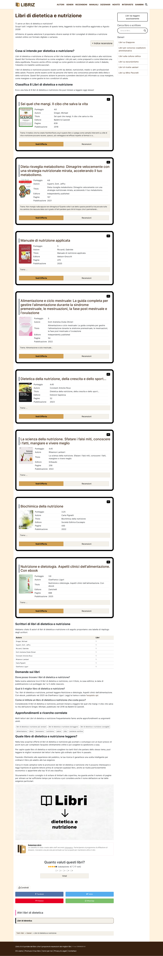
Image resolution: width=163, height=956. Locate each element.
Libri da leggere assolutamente (132, 17)
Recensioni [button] (86, 144)
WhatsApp (90, 901)
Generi (69, 4)
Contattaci (72, 951)
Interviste (127, 4)
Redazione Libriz (34, 845)
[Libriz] (25, 4)
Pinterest (40, 901)
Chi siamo (19, 951)
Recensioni (81, 4)
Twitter (90, 894)
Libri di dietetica (24, 920)
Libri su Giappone (127, 42)
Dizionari (105, 4)
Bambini (139, 4)
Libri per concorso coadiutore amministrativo (132, 49)
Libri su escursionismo (129, 61)
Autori (60, 4)
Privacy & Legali (60, 951)
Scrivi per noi (47, 951)
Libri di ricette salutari (128, 67)
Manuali (93, 4)
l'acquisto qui (92, 695)
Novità (116, 4)
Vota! (64, 876)
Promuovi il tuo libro (33, 951)
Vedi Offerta (41, 144)
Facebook (40, 894)
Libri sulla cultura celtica (130, 56)
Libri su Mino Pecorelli (129, 73)
